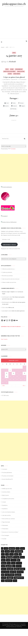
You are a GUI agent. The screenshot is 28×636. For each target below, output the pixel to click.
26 (13, 379)
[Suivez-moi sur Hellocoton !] (9, 222)
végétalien (9, 580)
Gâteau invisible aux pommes (9, 282)
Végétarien (17, 73)
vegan (10, 578)
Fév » (24, 385)
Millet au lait (11, 307)
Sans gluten (20, 71)
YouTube (4, 538)
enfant (3, 557)
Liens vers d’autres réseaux (8, 512)
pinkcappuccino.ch (14, 4)
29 (24, 379)
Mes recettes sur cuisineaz (8, 518)
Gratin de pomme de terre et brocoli (10, 279)
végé (3, 580)
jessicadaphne (6, 79)
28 (20, 379)
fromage (16, 557)
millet (9, 563)
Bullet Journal (5, 495)
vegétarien (18, 578)
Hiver (11, 69)
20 (17, 376)
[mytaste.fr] (4, 216)
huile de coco (13, 560)
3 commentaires (22, 79)
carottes (12, 551)
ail (2, 548)
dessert (16, 554)
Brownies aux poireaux (7, 275)
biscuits (17, 548)
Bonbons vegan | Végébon (8, 291)
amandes (5, 548)
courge (7, 554)
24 (6, 379)
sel (3, 575)
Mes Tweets (4, 339)
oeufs (8, 566)
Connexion (4, 469)
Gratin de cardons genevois (18, 310)
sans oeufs (20, 572)
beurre (11, 548)
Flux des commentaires (7, 476)
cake (3, 551)
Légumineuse (18, 69)
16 (2, 376)
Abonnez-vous (9, 245)
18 (10, 376)
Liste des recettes (6, 515)
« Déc (3, 385)
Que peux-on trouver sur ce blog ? (10, 532)
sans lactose (5, 572)
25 (10, 379)
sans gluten (19, 569)
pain (14, 566)
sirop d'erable (9, 575)
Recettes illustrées (9, 71)
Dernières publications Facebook (11, 326)
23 (2, 379)
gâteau (3, 560)
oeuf (3, 566)
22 (24, 376)
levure (4, 563)
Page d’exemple (6, 522)
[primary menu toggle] (2, 42)
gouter (22, 557)
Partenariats (5, 525)
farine (9, 557)
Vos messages (5, 535)
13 (17, 373)
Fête (7, 69)
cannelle (7, 551)
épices (14, 580)
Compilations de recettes (8, 498)
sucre (18, 575)
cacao (22, 548)
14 (20, 373)
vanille (4, 577)
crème (11, 554)
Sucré (9, 73)
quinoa (4, 569)
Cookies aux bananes (7, 272)
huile (8, 560)
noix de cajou (19, 563)
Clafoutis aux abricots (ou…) (8, 269)
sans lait (13, 572)
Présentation (5, 528)
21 (20, 376)
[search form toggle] (26, 41)
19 (13, 376)
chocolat (18, 551)
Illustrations (4, 505)
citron (3, 554)
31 (6, 382)
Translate (13, 148)
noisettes (13, 563)
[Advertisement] (14, 23)
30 (3, 382)
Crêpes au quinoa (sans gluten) (14, 77)
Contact (4, 502)
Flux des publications (7, 472)
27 (17, 379)
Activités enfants (6, 492)
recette (10, 569)
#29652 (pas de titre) (7, 488)
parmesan (18, 566)
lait (19, 560)
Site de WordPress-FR (7, 479)
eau (20, 554)
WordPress (19, 626)
